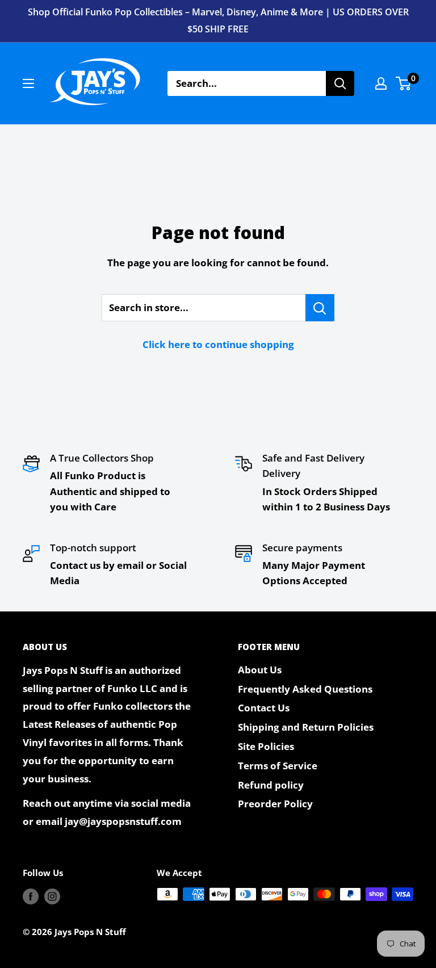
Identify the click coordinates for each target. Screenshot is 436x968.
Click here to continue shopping (218, 344)
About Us (260, 669)
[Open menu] (28, 83)
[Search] (340, 83)
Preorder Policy (275, 803)
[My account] (381, 83)
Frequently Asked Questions (305, 688)
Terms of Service (277, 765)
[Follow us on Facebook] (31, 895)
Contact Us (264, 707)
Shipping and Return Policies (306, 727)
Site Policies (266, 746)
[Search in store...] (319, 307)
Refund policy (271, 784)
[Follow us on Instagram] (52, 895)
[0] (404, 83)
